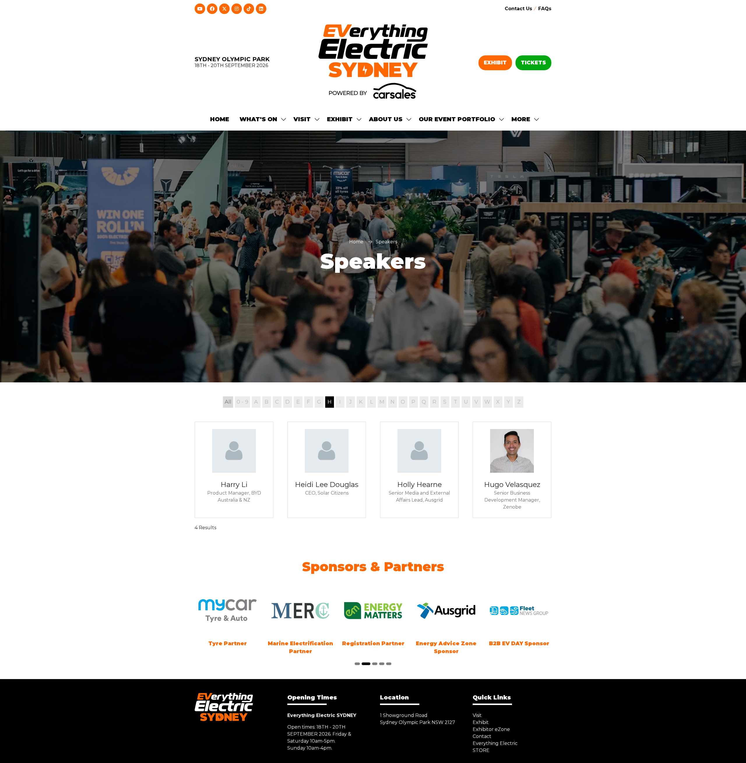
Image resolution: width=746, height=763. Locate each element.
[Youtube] (200, 8)
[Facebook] (212, 8)
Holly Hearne (419, 484)
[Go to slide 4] (381, 663)
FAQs (544, 8)
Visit (477, 715)
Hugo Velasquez (512, 484)
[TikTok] (249, 8)
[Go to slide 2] (365, 663)
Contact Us (518, 8)
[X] (224, 8)
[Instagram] (236, 8)
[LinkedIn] (261, 8)
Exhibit (481, 722)
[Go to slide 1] (357, 663)
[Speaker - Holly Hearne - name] (419, 470)
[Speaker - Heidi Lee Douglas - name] (327, 470)
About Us (385, 119)
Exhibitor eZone (491, 729)
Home (219, 119)
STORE (481, 750)
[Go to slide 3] (373, 663)
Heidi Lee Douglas (326, 484)
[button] (495, 62)
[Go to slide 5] (388, 663)
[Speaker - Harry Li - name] (234, 470)
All (228, 402)
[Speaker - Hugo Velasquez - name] (512, 470)
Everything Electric (495, 743)
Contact (482, 736)
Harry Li (234, 484)
